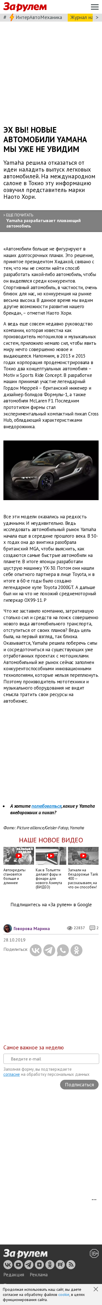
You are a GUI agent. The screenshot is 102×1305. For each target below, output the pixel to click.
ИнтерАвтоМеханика (39, 17)
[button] (96, 1290)
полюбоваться (46, 806)
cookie (63, 1294)
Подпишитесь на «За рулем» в (51, 904)
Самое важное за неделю (33, 1047)
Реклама (39, 1274)
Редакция (13, 1274)
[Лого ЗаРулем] (24, 7)
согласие (11, 1074)
